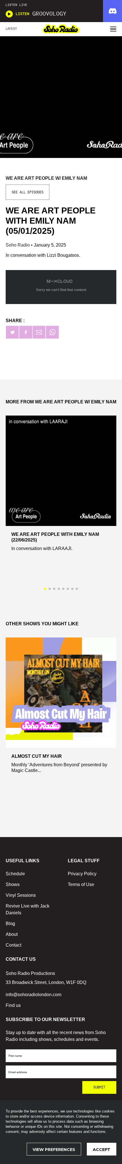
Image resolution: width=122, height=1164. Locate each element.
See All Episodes (27, 192)
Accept (101, 1149)
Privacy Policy (82, 873)
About (12, 934)
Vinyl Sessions (21, 895)
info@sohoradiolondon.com (33, 994)
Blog (10, 923)
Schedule (15, 873)
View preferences (54, 1149)
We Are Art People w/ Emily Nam (46, 178)
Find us (13, 1005)
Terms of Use (81, 884)
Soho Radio (18, 245)
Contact (13, 945)
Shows (13, 884)
